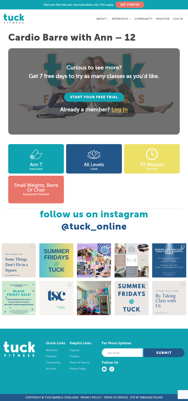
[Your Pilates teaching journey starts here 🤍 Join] (132, 260)
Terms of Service (79, 362)
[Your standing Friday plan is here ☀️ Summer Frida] (56, 260)
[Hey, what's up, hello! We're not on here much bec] (19, 260)
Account (51, 368)
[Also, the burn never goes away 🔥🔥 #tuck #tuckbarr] (169, 298)
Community (143, 18)
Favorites (51, 356)
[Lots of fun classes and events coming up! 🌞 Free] (94, 260)
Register (163, 18)
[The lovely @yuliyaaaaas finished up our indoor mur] (94, 298)
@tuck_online (94, 226)
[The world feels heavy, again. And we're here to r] (169, 260)
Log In (178, 18)
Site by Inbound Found (146, 397)
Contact (74, 356)
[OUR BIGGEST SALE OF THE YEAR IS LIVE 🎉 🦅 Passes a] (19, 298)
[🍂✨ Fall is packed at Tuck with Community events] (56, 298)
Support (74, 350)
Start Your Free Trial (94, 97)
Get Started (130, 4)
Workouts (52, 350)
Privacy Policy (78, 368)
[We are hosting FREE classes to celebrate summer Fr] (132, 298)
